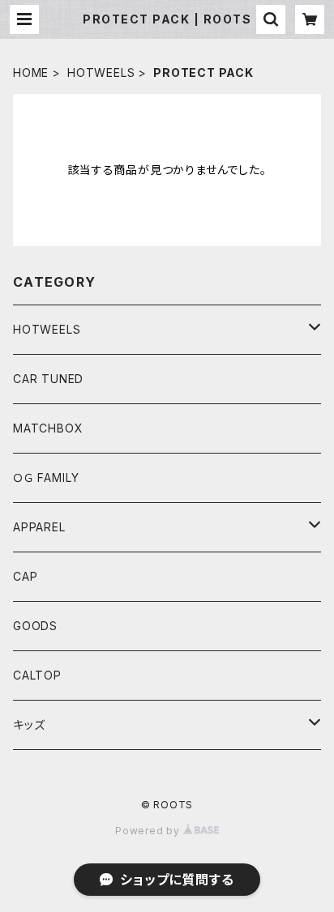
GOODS (35, 626)
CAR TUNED (48, 379)
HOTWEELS (101, 72)
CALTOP (37, 675)
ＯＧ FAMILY (46, 477)
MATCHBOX (48, 428)
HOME (31, 72)
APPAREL (39, 527)
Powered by (149, 831)
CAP (25, 576)
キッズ (29, 724)
